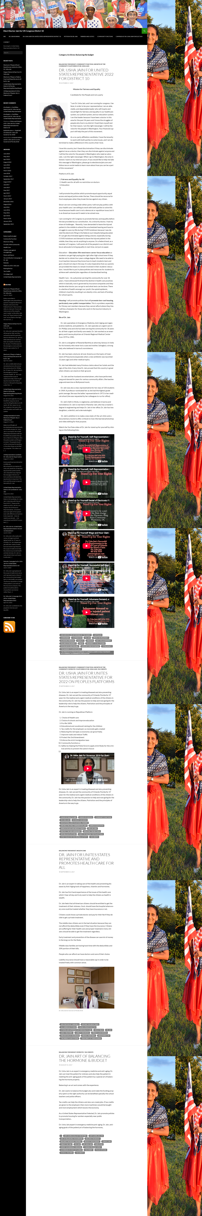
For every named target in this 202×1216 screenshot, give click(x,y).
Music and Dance (9, 255)
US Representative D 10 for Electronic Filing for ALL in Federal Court (12, 93)
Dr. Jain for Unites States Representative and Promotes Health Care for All (86, 861)
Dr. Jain (87, 638)
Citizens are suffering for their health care (76, 1030)
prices (81, 643)
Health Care (81, 851)
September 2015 (9, 224)
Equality (80, 640)
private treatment (88, 1035)
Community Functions (105, 36)
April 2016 (7, 216)
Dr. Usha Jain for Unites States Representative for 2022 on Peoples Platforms (86, 677)
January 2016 (8, 221)
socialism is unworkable (69, 646)
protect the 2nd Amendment (71, 831)
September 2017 (9, 179)
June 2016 (7, 210)
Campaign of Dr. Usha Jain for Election (129, 36)
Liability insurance (82, 1033)
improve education (96, 825)
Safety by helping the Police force (91, 834)
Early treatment (67, 1033)
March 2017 (7, 196)
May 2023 (7, 156)
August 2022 (7, 162)
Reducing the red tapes (92, 831)
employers (99, 1144)
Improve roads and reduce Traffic (73, 828)
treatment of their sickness (91, 1038)
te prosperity (107, 646)
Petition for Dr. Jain (71, 36)
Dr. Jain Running (14, 36)
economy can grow (80, 820)
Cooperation (77, 638)
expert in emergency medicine (71, 1147)
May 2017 (7, 190)
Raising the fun (8, 268)
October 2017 (8, 176)
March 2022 (7, 170)
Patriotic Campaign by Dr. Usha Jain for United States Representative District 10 (13, 563)
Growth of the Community (12, 244)
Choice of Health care (68, 817)
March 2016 (7, 218)
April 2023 (7, 159)
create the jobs (66, 1144)
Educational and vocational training (74, 823)
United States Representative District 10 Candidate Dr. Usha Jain (13, 490)
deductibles (99, 1030)
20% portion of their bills (70, 1024)
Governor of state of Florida (71, 1150)
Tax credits (94, 837)
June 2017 (7, 187)
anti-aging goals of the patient (75, 1136)
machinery (89, 1150)
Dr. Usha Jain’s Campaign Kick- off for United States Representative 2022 (13, 598)
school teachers (67, 1152)
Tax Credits (102, 669)
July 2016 (6, 207)
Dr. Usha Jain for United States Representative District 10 (42, 36)
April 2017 (7, 193)
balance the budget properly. (71, 1141)
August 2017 (7, 182)
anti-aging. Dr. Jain (96, 1136)
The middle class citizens (69, 1038)
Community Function (85, 64)
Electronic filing (8, 242)
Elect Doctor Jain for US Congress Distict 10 (24, 31)
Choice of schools (85, 817)
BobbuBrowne (8, 130)
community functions (103, 817)
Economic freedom (67, 640)
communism (65, 638)
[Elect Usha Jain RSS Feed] (9, 626)
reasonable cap (104, 1035)
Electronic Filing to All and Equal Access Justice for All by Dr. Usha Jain (13, 67)
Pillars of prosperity (68, 643)
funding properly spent (92, 1147)
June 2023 (7, 154)
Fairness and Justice (87, 36)
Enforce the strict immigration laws (74, 825)
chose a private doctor (87, 1027)
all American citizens (68, 1027)
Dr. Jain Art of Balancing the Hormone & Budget (84, 1058)
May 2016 (7, 213)
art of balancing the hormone (72, 1138)
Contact (6, 42)
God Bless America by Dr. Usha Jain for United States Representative (12, 109)
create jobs (107, 1141)
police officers (101, 1150)
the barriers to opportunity (71, 649)
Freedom (90, 640)
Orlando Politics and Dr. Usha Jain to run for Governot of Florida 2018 (13, 140)
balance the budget (93, 1138)
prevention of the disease (70, 1035)
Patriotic (72, 669)
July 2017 (6, 185)
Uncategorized (8, 274)
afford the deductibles (90, 1024)
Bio (5, 36)
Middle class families (99, 1033)
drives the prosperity (100, 638)
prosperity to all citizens (96, 643)
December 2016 (8, 201)
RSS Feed (8, 284)
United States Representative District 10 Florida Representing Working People (13, 86)
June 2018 (7, 173)
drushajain (7, 107)
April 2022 (7, 168)
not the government (103, 640)
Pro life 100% (92, 828)
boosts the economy (92, 1141)
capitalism (98, 635)
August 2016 (7, 204)
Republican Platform (68, 834)
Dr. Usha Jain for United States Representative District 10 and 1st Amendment (13, 529)
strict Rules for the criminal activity (74, 837)
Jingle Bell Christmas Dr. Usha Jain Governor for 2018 (12, 133)
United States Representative (12, 277)
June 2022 (7, 165)
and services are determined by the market (76, 635)
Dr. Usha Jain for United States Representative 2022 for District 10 (86, 74)
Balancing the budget (67, 64)
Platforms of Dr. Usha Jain (78, 66)
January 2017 (8, 199)
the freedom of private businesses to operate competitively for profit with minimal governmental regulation (85, 652)
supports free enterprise (90, 646)
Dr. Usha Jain (65, 820)
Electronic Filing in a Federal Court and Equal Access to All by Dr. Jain (12, 79)
